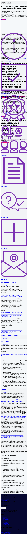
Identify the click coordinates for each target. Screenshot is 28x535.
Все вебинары (4, 344)
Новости (5, 520)
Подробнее (3, 19)
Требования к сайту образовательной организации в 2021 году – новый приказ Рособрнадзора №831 (14, 417)
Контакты (4, 279)
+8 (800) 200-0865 (5, 499)
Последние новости (8, 282)
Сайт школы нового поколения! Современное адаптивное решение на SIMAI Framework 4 (12, 400)
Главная (5, 517)
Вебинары (4, 155)
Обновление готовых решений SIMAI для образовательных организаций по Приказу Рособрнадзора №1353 (11, 331)
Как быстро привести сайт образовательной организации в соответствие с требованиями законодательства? (12, 436)
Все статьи (3, 392)
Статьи (3, 389)
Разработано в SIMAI (6, 532)
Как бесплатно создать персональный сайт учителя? (14, 448)
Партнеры (4, 248)
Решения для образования (9, 124)
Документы (4, 186)
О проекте (4, 62)
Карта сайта (6, 524)
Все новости (4, 285)
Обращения (6, 522)
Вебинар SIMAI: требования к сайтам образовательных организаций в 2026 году (11, 296)
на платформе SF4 (5, 533)
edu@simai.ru (4, 500)
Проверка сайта (5, 93)
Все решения (4, 338)
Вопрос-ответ (5, 217)
